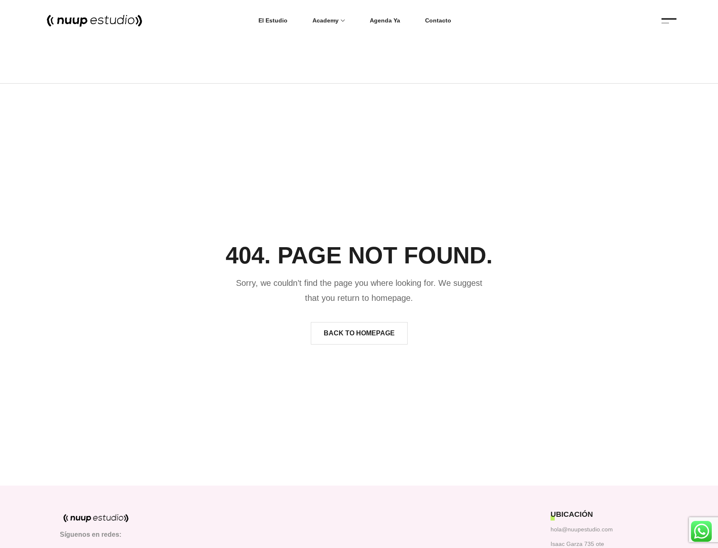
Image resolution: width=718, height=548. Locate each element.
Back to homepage (359, 333)
